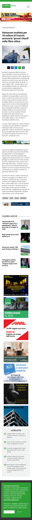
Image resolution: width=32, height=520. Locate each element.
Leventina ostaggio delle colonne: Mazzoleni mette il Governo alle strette (16, 450)
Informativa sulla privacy (11, 500)
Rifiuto (20, 511)
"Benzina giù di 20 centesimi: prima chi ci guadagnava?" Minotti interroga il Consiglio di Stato (10, 225)
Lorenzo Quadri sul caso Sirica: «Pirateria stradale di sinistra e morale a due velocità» (15, 458)
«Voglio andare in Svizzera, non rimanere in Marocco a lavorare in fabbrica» (16, 435)
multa (11, 198)
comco (16, 198)
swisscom (5, 198)
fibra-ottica (23, 198)
